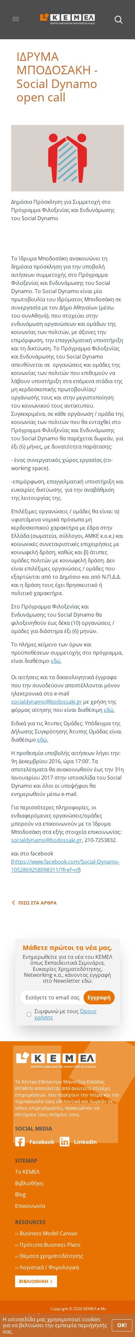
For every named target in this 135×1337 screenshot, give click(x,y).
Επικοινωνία (30, 1205)
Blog (20, 1194)
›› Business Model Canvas (46, 1233)
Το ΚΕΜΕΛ (27, 1171)
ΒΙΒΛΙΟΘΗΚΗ (33, 1281)
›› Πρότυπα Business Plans (48, 1244)
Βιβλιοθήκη (29, 1183)
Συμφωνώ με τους (65, 1014)
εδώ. (56, 660)
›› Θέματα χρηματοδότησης (49, 1255)
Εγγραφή (99, 997)
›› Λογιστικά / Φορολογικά (47, 1267)
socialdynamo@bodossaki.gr (46, 701)
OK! (122, 1325)
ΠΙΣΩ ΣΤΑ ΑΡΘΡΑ (37, 903)
